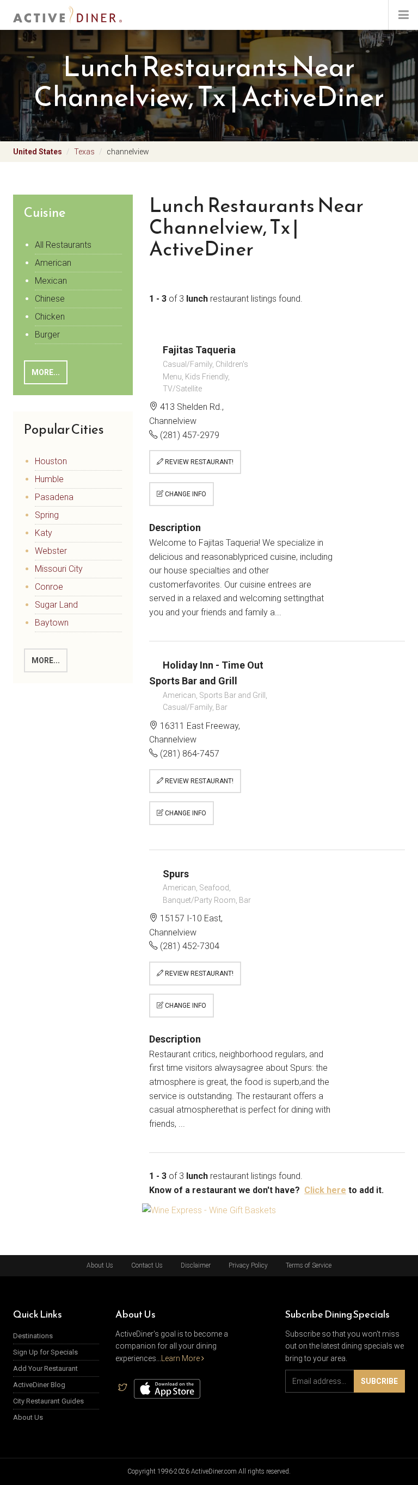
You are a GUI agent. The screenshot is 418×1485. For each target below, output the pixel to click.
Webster (51, 551)
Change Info (184, 494)
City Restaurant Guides (48, 1401)
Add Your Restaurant (45, 1368)
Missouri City (59, 569)
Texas (84, 151)
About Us (100, 1265)
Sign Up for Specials (45, 1352)
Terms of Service (308, 1265)
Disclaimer (196, 1265)
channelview (128, 151)
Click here (325, 1190)
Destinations (33, 1336)
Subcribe (379, 1381)
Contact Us (147, 1265)
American (53, 263)
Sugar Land (56, 605)
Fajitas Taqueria (199, 349)
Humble (49, 479)
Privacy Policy (248, 1265)
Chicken (50, 316)
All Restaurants (63, 245)
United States (37, 151)
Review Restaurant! (198, 462)
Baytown (52, 622)
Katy (43, 533)
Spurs (176, 873)
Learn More (181, 1358)
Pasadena (54, 497)
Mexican (51, 281)
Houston (51, 461)
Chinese (50, 299)
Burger (47, 334)
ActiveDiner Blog (39, 1385)
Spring (47, 515)
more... (46, 372)
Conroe (49, 587)
